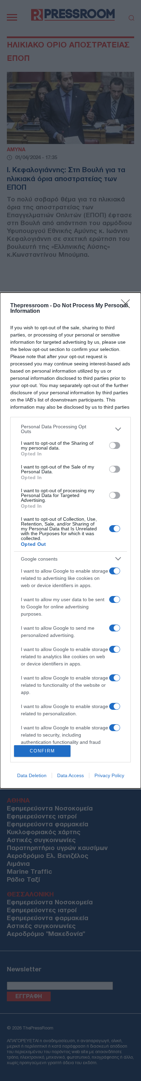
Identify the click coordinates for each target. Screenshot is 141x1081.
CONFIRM (42, 750)
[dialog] (70, 540)
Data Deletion (32, 775)
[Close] (127, 305)
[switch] (114, 445)
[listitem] (70, 429)
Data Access (70, 775)
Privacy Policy (109, 775)
